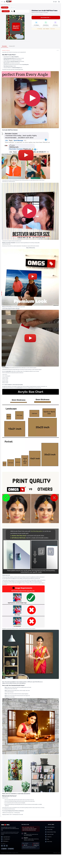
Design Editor (5, 7)
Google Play (11, 848)
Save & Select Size (45, 17)
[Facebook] (4, 846)
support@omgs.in (6, 836)
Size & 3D (13, 7)
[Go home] (4, 2)
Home (2, 4)
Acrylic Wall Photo (7, 4)
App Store (4, 848)
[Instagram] (2, 846)
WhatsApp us (5, 841)
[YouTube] (7, 846)
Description (4, 46)
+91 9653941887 (6, 839)
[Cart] (59, 1)
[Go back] (2, 2)
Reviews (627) (12, 46)
